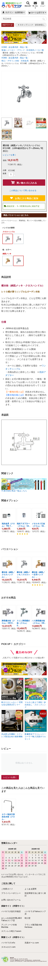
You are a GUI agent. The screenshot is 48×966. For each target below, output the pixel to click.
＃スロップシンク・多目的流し (31, 25)
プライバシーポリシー (11, 893)
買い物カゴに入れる (27, 183)
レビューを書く (9, 155)
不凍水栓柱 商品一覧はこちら (14, 491)
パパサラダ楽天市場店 (11, 911)
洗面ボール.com (32, 943)
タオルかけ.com (8, 947)
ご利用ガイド (7, 889)
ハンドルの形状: (8, 228)
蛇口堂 (28, 918)
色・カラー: (7, 250)
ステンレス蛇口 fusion (11, 931)
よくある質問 (30, 889)
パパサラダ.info (8, 943)
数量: (5, 173)
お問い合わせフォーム (11, 900)
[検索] (43, 19)
